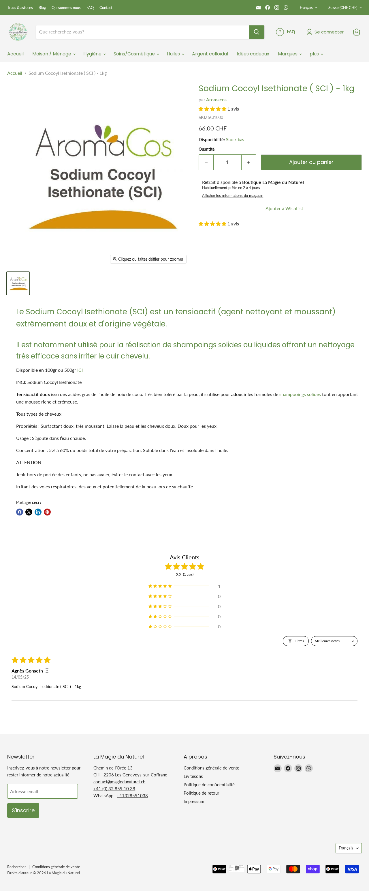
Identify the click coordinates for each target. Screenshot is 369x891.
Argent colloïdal (210, 54)
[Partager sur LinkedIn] (38, 512)
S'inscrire (23, 810)
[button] (213, 108)
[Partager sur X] (28, 512)
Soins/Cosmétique (135, 54)
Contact (105, 7)
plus (315, 54)
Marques (288, 54)
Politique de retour (201, 792)
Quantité (206, 149)
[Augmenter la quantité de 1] (249, 162)
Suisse (342, 7)
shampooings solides (300, 394)
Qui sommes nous (66, 7)
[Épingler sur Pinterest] (47, 512)
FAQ (90, 7)
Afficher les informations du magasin (232, 196)
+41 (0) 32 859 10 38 (114, 788)
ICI (80, 370)
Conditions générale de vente (211, 767)
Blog (42, 7)
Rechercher (16, 866)
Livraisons (193, 776)
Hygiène (93, 54)
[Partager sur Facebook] (19, 512)
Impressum (194, 801)
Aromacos (216, 99)
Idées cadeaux (253, 54)
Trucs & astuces (20, 7)
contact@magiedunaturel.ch (119, 781)
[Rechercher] (256, 32)
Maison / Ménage (52, 54)
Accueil (15, 54)
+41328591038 (132, 795)
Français (306, 7)
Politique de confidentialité (209, 784)
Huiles (174, 54)
